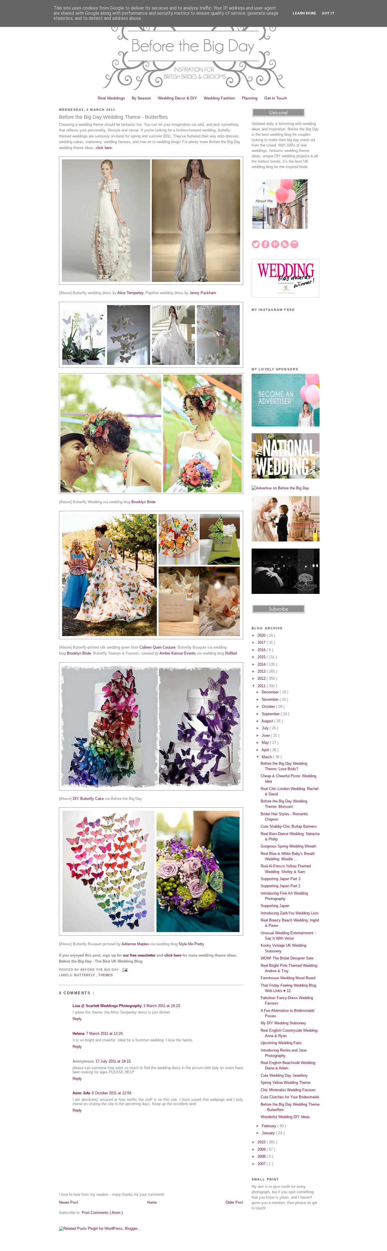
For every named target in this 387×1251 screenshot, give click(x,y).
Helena (78, 1033)
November (271, 699)
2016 (262, 650)
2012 (262, 678)
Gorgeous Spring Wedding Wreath (288, 846)
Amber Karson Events (178, 653)
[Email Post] (124, 969)
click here (104, 148)
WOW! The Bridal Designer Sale (287, 958)
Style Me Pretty (191, 944)
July (266, 728)
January (269, 1133)
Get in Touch (275, 98)
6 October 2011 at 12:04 (111, 1093)
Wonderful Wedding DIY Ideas (285, 1117)
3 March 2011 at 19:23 (161, 1006)
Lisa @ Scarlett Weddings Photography (107, 1006)
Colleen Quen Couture (157, 647)
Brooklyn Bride (143, 502)
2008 (262, 1156)
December (271, 692)
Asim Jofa (81, 1093)
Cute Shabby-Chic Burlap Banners (289, 826)
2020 (262, 635)
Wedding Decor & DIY (177, 98)
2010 (262, 1142)
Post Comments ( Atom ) (102, 1212)
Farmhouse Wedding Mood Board (288, 978)
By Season (141, 98)
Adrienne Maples (135, 944)
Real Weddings (111, 98)
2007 (262, 1164)
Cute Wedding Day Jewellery (284, 1075)
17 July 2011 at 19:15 (113, 1061)
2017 (262, 642)
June (266, 735)
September (271, 714)
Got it (328, 13)
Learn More (304, 13)
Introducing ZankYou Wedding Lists (290, 913)
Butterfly (85, 975)
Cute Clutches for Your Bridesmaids (290, 1097)
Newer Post (68, 1202)
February (269, 1126)
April (265, 750)
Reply (77, 1019)
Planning (250, 98)
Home (152, 1202)
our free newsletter (139, 955)
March (267, 757)
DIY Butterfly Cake (88, 799)
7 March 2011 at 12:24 (104, 1033)
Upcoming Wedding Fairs (281, 1043)
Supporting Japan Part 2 (280, 886)
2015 (262, 657)
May (266, 742)
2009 (262, 1149)
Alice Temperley (130, 293)
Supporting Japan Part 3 (280, 879)
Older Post (234, 1202)
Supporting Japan (275, 906)
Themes (105, 975)
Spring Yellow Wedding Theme (286, 1082)
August (267, 721)
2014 (262, 664)
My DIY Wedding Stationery (283, 1023)
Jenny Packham (203, 293)
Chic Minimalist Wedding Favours (288, 1090)
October (269, 706)
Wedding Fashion (219, 98)
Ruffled (231, 653)
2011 (262, 686)
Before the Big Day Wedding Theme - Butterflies (113, 117)
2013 (262, 671)
